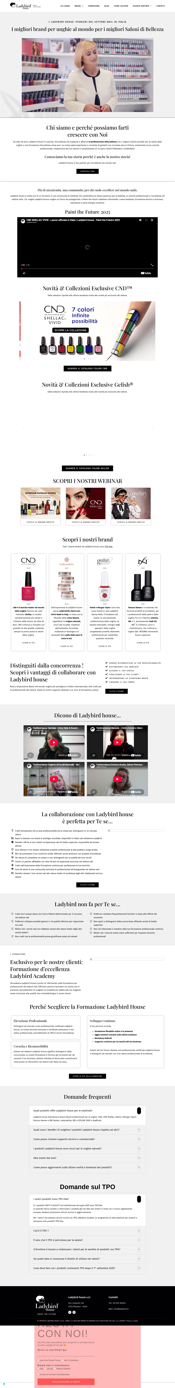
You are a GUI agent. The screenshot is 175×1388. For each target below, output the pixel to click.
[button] (22, 331)
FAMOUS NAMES (63, 1369)
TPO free (108, 546)
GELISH (50, 1369)
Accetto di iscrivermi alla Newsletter (55, 1374)
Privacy (129, 1321)
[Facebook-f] (69, 1312)
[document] (87, 1357)
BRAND (78, 6)
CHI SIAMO (65, 6)
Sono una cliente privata (50, 1360)
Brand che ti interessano (53, 1365)
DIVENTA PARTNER (141, 6)
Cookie (135, 1321)
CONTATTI (160, 6)
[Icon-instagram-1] (74, 1312)
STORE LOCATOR (121, 6)
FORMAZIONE (94, 6)
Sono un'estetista (71, 1360)
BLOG (106, 6)
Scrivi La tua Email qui (52, 1350)
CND (41, 1369)
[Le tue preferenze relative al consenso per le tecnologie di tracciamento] (4, 1384)
